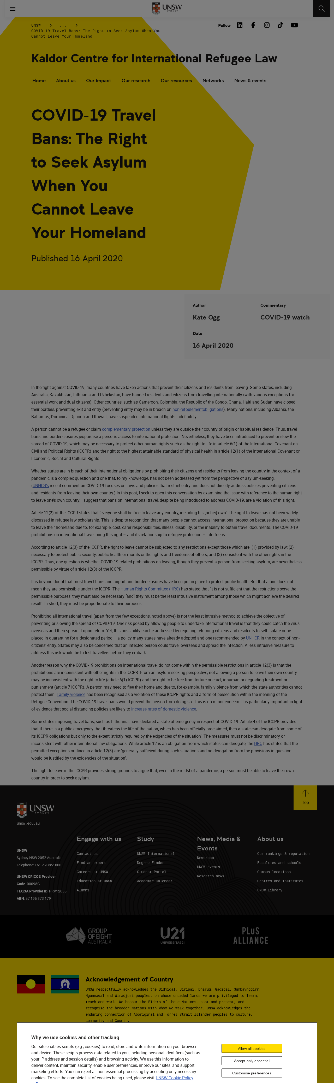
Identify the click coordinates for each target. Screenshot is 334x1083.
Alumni (83, 889)
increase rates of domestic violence (163, 709)
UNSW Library (269, 889)
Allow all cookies (251, 1048)
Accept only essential (252, 1060)
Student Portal (151, 871)
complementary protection (126, 429)
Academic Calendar (154, 880)
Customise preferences (251, 1073)
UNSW (36, 25)
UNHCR (253, 638)
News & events (250, 80)
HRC (258, 743)
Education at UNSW (94, 880)
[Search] (321, 8)
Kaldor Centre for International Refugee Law (154, 58)
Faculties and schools (279, 862)
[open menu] (12, 8)
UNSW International (156, 853)
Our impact (98, 80)
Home (39, 80)
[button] (305, 797)
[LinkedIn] (239, 25)
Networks (213, 80)
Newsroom (205, 857)
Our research (136, 80)
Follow (224, 25)
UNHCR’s (41, 485)
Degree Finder (150, 862)
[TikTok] (280, 25)
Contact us (87, 853)
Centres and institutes (280, 880)
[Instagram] (266, 25)
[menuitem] (39, 81)
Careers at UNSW (92, 871)
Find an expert (91, 862)
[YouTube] (294, 25)
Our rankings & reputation (283, 853)
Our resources (176, 80)
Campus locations (274, 871)
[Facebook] (253, 25)
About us (66, 80)
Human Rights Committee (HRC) (150, 589)
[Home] (167, 8)
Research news (210, 875)
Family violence (71, 694)
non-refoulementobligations (197, 409)
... (63, 25)
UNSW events (208, 866)
